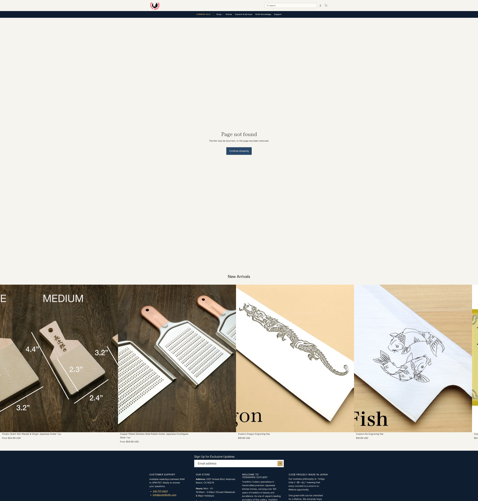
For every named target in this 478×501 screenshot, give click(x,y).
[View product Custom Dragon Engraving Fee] (295, 366)
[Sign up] (280, 463)
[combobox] (292, 5)
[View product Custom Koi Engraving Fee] (413, 366)
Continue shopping (239, 151)
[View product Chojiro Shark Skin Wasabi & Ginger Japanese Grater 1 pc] (59, 366)
